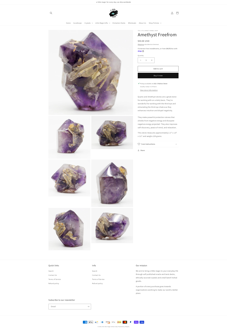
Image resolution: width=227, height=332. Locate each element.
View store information (149, 90)
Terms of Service (54, 279)
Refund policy (53, 283)
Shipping (141, 44)
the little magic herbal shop (110, 326)
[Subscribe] (88, 306)
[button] (51, 13)
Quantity (141, 56)
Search (51, 271)
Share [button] (142, 150)
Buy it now (158, 75)
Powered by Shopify (123, 326)
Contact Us (52, 275)
